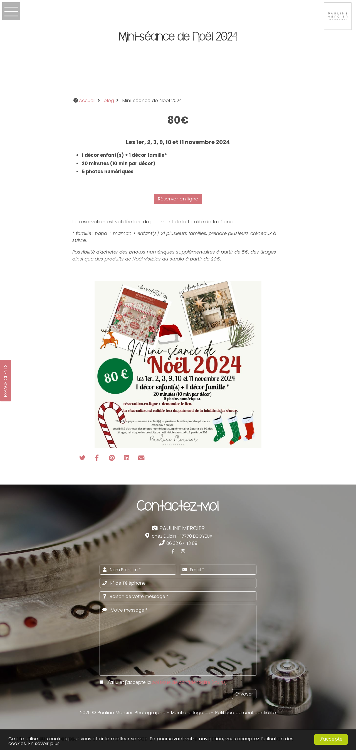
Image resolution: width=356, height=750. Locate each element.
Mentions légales (190, 712)
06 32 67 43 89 (181, 543)
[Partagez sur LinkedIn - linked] (127, 458)
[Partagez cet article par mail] (141, 458)
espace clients (5, 380)
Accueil (87, 100)
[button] (11, 11)
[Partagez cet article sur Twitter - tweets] (83, 458)
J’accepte (331, 739)
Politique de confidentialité (245, 712)
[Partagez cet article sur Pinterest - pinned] (112, 458)
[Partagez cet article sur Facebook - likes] (97, 458)
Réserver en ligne (178, 198)
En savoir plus (44, 743)
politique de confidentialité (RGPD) (189, 682)
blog (108, 100)
